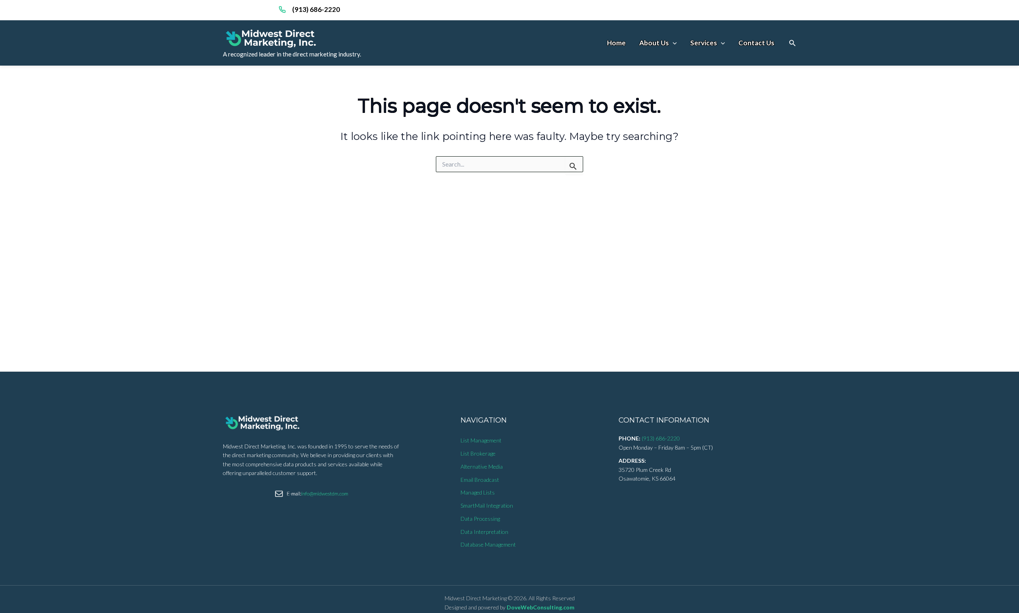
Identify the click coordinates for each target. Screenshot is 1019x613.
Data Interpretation (484, 531)
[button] (792, 43)
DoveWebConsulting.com (540, 607)
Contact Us (756, 43)
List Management (481, 440)
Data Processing (480, 518)
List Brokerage (478, 453)
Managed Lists (478, 492)
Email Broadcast (480, 479)
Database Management (488, 544)
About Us (654, 43)
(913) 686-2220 (316, 9)
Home (616, 43)
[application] (673, 42)
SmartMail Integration (487, 505)
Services (703, 43)
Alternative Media (482, 466)
